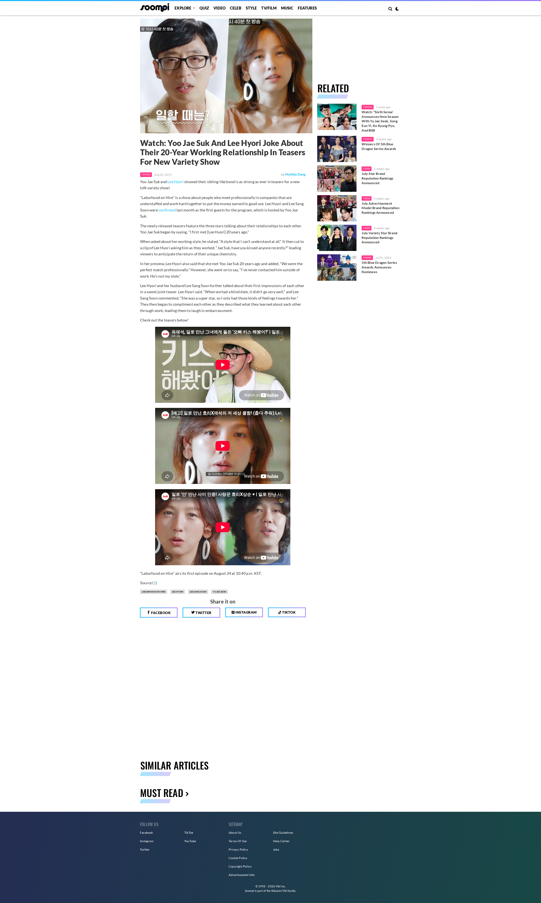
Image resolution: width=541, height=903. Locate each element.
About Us (235, 832)
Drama (367, 257)
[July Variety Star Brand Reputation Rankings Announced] (337, 238)
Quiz (204, 8)
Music (287, 8)
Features (307, 8)
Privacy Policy (238, 849)
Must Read (161, 793)
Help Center (281, 841)
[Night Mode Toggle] (397, 9)
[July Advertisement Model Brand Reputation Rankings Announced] (337, 208)
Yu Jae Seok (219, 591)
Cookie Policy (238, 858)
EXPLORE (183, 8)
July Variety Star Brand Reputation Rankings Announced (379, 237)
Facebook (160, 613)
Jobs (276, 849)
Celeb (235, 8)
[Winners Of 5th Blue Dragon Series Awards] (337, 149)
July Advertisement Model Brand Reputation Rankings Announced (380, 207)
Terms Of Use (238, 841)
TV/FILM (268, 8)
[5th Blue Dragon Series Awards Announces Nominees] (337, 267)
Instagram (246, 612)
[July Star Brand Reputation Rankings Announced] (337, 178)
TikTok (188, 832)
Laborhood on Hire (153, 591)
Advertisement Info (242, 875)
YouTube (190, 841)
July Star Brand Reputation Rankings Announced (377, 178)
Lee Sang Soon (198, 591)
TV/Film (146, 174)
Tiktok (288, 612)
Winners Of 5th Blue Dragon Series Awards (379, 146)
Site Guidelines (283, 832)
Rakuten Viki (279, 890)
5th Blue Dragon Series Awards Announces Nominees (379, 267)
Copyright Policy (240, 866)
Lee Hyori (175, 181)
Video (219, 8)
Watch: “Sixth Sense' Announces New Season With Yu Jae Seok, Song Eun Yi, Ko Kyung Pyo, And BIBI (380, 121)
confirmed (167, 210)
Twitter (203, 613)
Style (251, 8)
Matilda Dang (295, 174)
